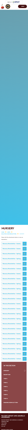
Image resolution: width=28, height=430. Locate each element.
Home (2, 232)
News (8, 232)
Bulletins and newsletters (8, 234)
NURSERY (22, 234)
